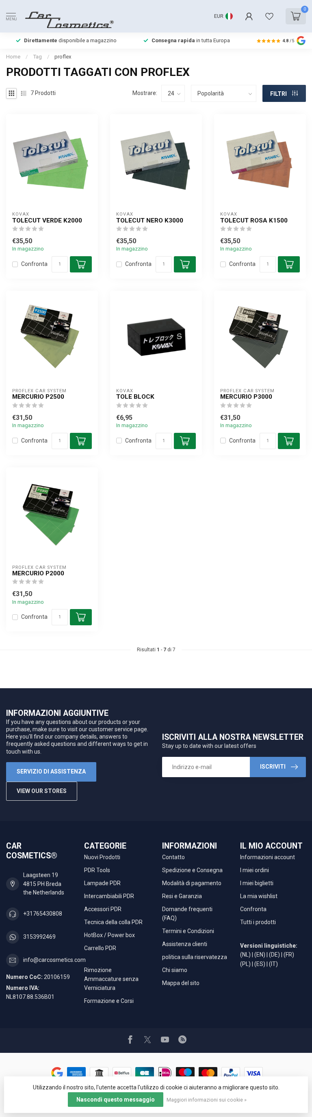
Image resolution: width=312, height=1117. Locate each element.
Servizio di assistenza (51, 771)
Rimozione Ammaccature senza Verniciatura (111, 979)
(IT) (273, 964)
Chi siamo (174, 970)
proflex (63, 57)
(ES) (259, 964)
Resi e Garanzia (182, 896)
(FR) (289, 954)
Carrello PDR (100, 948)
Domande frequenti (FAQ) (187, 913)
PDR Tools (97, 870)
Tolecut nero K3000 (149, 220)
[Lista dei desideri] (269, 16)
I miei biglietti (256, 883)
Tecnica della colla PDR (113, 922)
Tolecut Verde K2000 (47, 220)
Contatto (173, 857)
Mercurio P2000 (38, 573)
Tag (37, 57)
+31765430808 (42, 913)
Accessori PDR (102, 909)
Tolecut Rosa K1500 (254, 220)
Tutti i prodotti (258, 922)
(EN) (259, 954)
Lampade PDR (102, 883)
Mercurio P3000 (246, 396)
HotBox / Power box (109, 935)
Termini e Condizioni (188, 931)
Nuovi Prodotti (102, 857)
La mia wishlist (258, 896)
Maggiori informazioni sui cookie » (207, 1100)
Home (13, 57)
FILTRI (279, 94)
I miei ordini (254, 870)
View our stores (42, 791)
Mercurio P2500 (38, 396)
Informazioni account (267, 857)
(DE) (274, 954)
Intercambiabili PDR (109, 896)
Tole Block (135, 396)
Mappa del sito (180, 983)
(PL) (245, 964)
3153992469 (39, 936)
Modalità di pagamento (191, 883)
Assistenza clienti (184, 944)
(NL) (245, 954)
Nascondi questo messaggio (115, 1099)
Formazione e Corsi (109, 1001)
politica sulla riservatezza (194, 957)
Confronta (34, 264)
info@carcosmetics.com (54, 960)
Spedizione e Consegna (192, 870)
